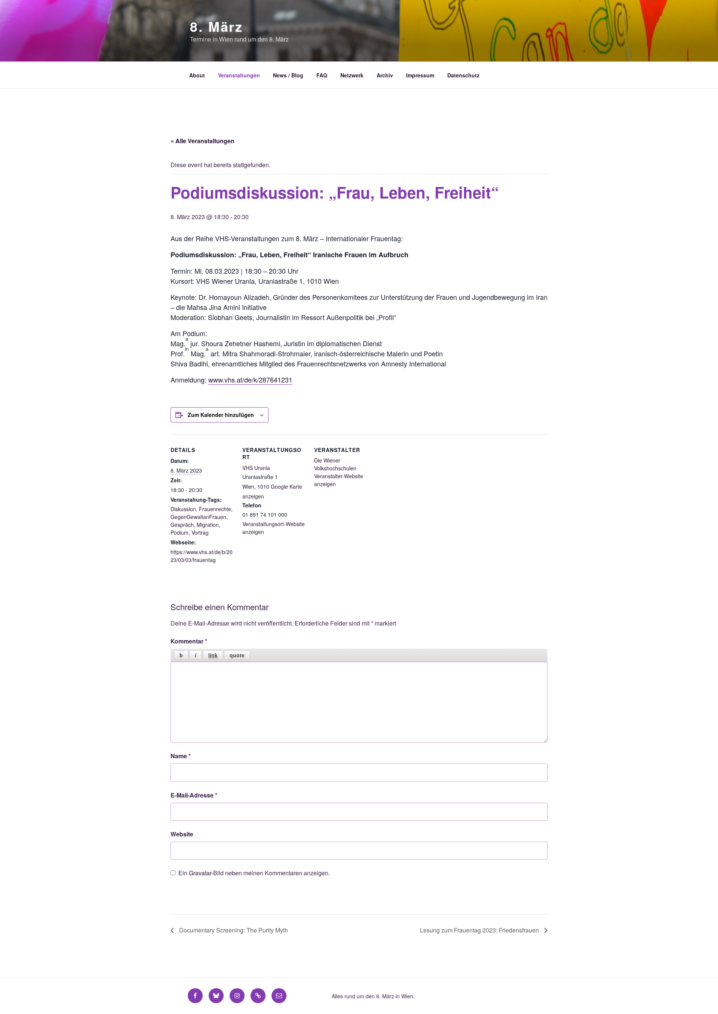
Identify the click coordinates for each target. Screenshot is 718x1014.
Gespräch (182, 524)
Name (181, 756)
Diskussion (183, 509)
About (197, 75)
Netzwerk (351, 75)
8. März (216, 26)
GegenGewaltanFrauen (198, 516)
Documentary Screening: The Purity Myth (233, 930)
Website (182, 834)
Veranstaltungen (239, 75)
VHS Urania (256, 467)
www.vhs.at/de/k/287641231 (250, 379)
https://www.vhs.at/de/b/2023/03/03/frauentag (202, 555)
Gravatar (200, 873)
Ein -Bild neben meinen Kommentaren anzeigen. (254, 873)
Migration (208, 524)
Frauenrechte (215, 509)
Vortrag (200, 532)
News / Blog (288, 75)
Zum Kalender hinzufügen (221, 414)
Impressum (420, 75)
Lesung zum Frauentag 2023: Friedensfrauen (480, 930)
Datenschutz (463, 75)
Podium (179, 532)
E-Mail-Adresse (194, 795)
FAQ (321, 75)
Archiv (385, 75)
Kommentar (189, 641)
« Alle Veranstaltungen (202, 140)
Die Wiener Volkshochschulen (335, 464)
